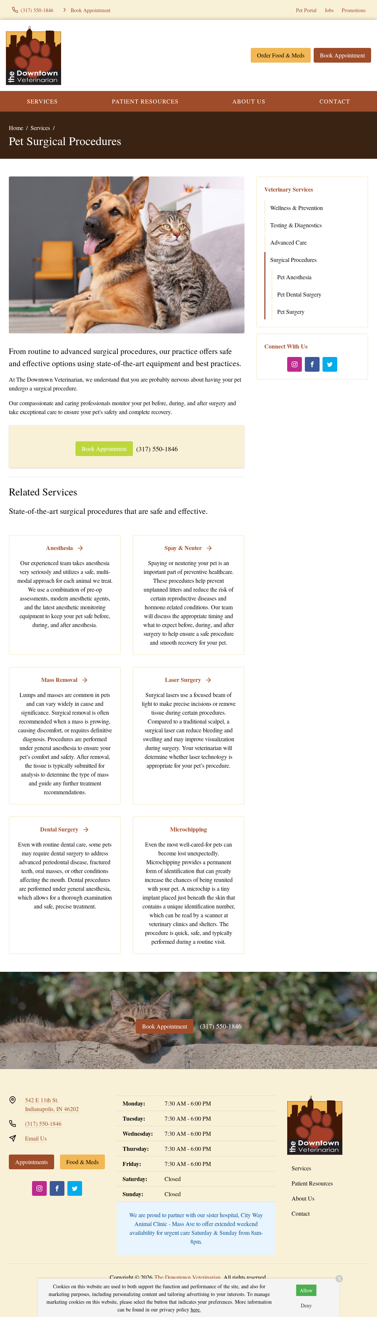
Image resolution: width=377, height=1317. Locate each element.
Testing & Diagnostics (296, 225)
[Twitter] (330, 364)
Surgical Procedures (293, 259)
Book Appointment (342, 55)
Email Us (36, 1138)
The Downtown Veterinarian (187, 1277)
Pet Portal (306, 10)
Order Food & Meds (280, 55)
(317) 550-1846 (157, 448)
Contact (335, 101)
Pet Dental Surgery (299, 294)
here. (196, 1309)
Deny (306, 1305)
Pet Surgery (290, 311)
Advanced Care (288, 242)
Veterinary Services (288, 189)
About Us (248, 101)
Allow (306, 1290)
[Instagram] (294, 364)
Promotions (354, 10)
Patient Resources (145, 101)
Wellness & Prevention (296, 207)
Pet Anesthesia (294, 277)
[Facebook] (312, 364)
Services (42, 101)
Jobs (329, 10)
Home (16, 128)
